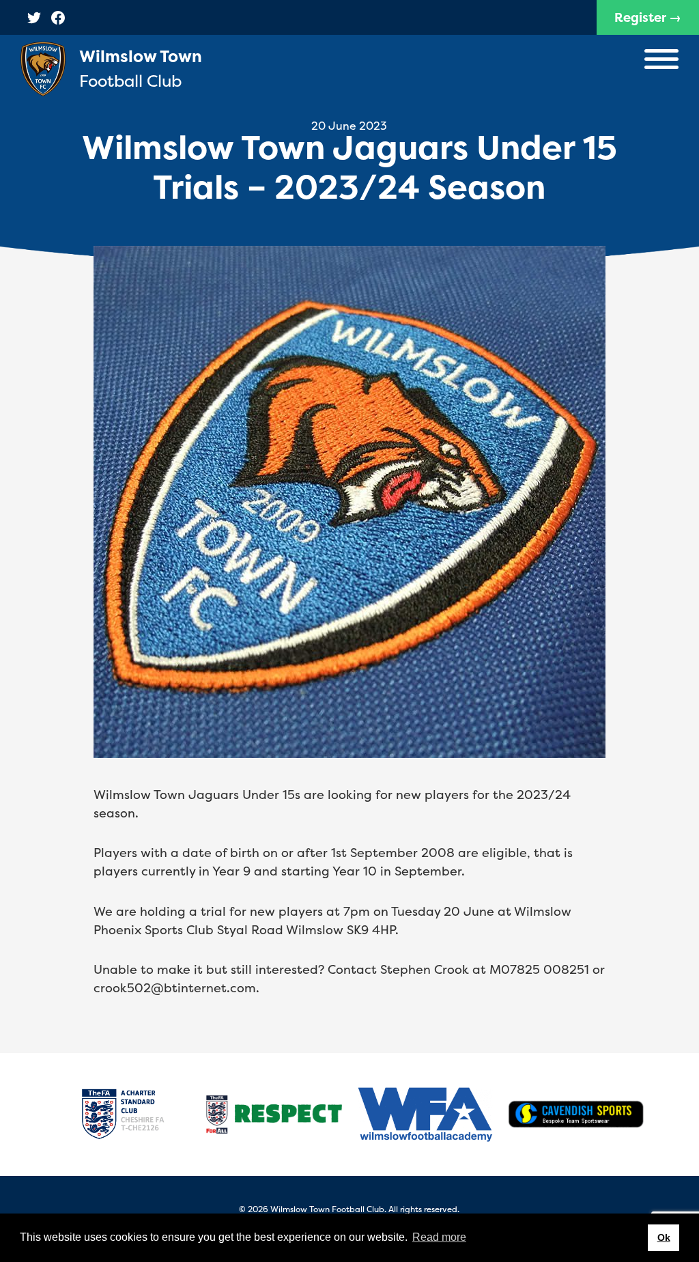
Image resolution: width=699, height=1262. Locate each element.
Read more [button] (439, 1237)
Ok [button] (663, 1237)
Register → (647, 17)
